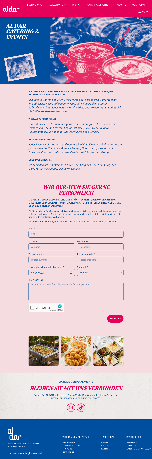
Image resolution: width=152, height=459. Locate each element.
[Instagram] (71, 407)
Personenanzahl (85, 254)
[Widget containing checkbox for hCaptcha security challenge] (46, 307)
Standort (82, 267)
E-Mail (31, 228)
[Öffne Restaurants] (65, 5)
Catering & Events (71, 445)
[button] (31, 351)
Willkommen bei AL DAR (75, 437)
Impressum (132, 442)
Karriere (105, 448)
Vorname (33, 241)
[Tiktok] (81, 407)
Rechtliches (133, 437)
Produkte (67, 448)
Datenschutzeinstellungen (134, 448)
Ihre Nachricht (35, 280)
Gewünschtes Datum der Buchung (45, 267)
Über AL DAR (107, 437)
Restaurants (69, 442)
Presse (104, 445)
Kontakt (105, 442)
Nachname (82, 241)
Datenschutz (133, 445)
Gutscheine (68, 452)
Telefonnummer (36, 254)
